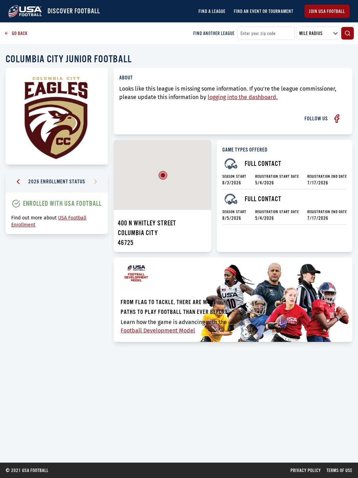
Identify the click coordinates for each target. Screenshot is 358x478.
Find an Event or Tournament (263, 11)
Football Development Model (158, 330)
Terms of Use (339, 470)
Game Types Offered (244, 150)
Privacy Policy (306, 470)
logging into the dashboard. (243, 97)
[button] (163, 175)
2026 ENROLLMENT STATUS (56, 181)
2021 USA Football (27, 470)
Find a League (212, 11)
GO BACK (20, 33)
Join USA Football (327, 11)
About (126, 77)
